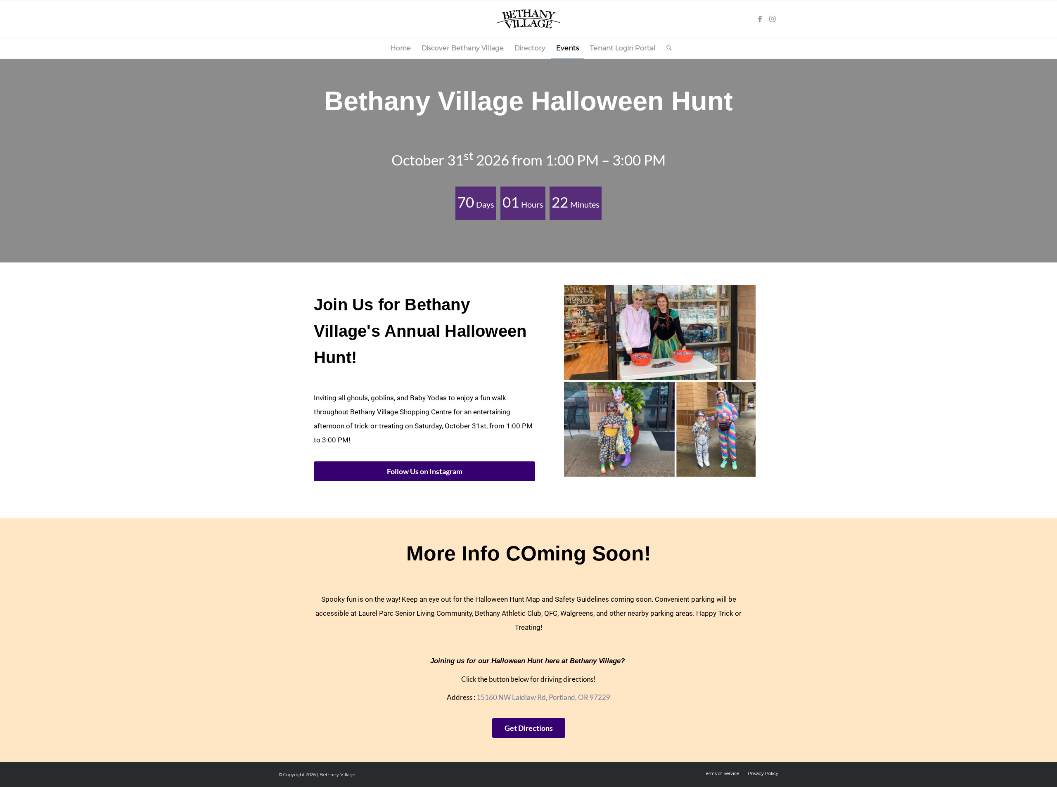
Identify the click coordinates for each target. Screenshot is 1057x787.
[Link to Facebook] (760, 19)
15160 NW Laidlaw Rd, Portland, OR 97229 (543, 697)
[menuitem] (400, 48)
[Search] (666, 48)
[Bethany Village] (529, 19)
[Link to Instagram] (772, 19)
